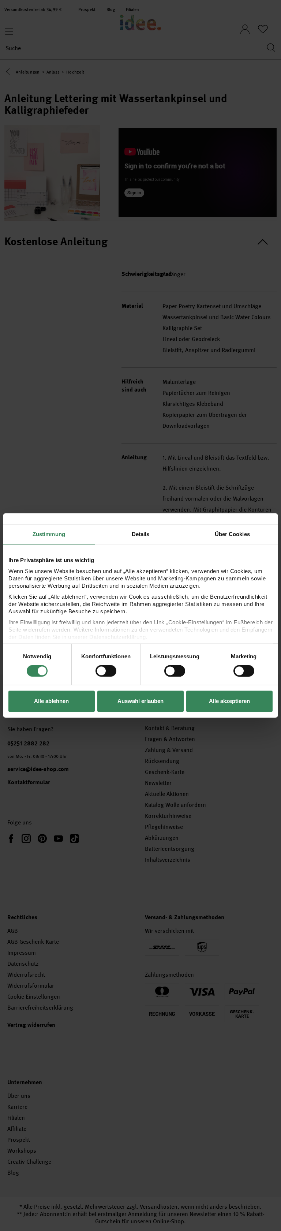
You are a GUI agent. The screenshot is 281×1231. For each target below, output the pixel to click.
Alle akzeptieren (229, 701)
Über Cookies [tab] (232, 534)
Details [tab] (141, 534)
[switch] (105, 671)
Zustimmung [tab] (49, 534)
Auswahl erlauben (140, 701)
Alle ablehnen (51, 701)
